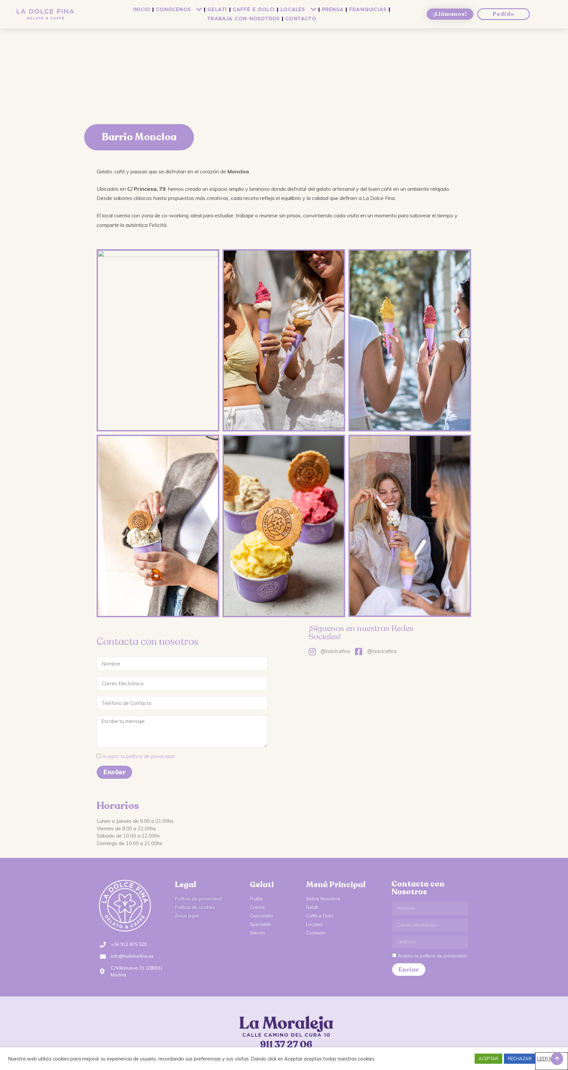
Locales (292, 9)
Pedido (503, 14)
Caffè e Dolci (254, 9)
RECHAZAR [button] (520, 1058)
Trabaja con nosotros (243, 18)
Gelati (217, 9)
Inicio (141, 9)
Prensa (332, 9)
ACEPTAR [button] (488, 1058)
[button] (557, 1058)
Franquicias (368, 9)
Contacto (300, 18)
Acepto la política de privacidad (138, 756)
